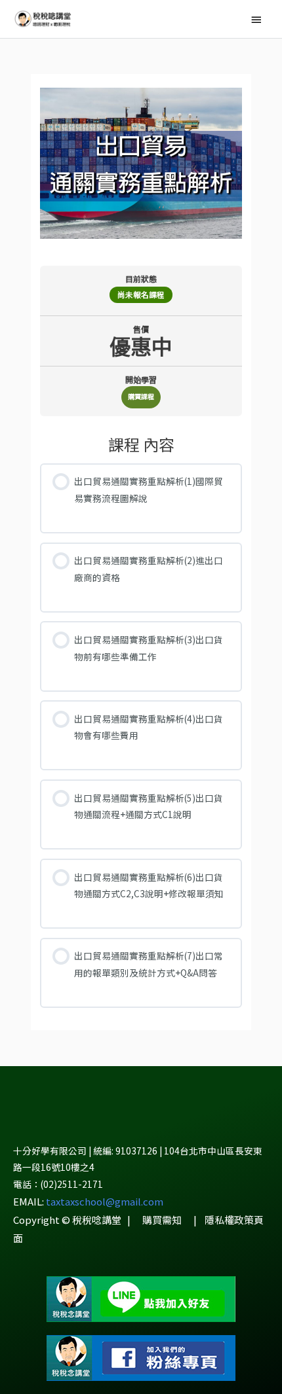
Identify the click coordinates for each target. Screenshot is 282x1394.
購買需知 (162, 1219)
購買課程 (141, 396)
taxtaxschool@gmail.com (104, 1201)
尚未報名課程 (141, 294)
